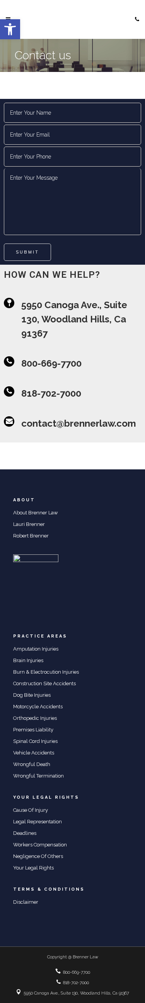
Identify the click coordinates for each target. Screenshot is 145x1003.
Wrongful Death (31, 764)
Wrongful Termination (38, 775)
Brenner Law (85, 957)
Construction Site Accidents (44, 683)
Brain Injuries (28, 660)
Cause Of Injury (30, 810)
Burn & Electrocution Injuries (46, 671)
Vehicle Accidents (33, 752)
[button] (10, 29)
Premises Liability (33, 729)
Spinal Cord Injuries (35, 741)
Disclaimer (25, 902)
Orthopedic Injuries (35, 718)
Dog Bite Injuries (32, 695)
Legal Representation (37, 821)
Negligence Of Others (38, 856)
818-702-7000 (76, 982)
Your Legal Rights (33, 867)
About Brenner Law (35, 512)
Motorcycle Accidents (38, 706)
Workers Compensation (40, 844)
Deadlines (24, 833)
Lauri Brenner (29, 524)
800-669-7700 (76, 972)
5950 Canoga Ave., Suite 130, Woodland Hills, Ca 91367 (76, 993)
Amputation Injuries (35, 648)
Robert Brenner (31, 535)
